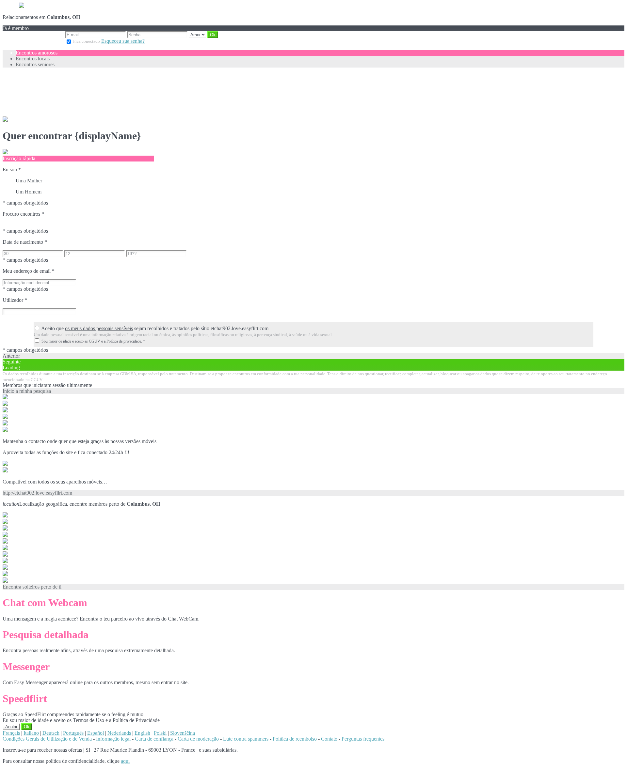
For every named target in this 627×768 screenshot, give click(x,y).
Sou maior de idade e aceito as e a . (93, 341)
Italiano (31, 733)
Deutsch (50, 733)
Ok (26, 726)
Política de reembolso (295, 739)
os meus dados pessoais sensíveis (99, 328)
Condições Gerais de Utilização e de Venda (48, 739)
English (142, 733)
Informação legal (114, 739)
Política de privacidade (123, 341)
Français (11, 733)
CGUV (94, 341)
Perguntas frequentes (363, 739)
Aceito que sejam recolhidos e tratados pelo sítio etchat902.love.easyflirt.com (154, 328)
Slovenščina (182, 733)
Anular (11, 726)
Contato (330, 739)
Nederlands (119, 733)
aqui (125, 761)
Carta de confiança (155, 739)
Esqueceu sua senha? (123, 41)
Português (73, 733)
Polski (160, 733)
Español (95, 733)
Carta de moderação (199, 739)
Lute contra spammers (246, 739)
